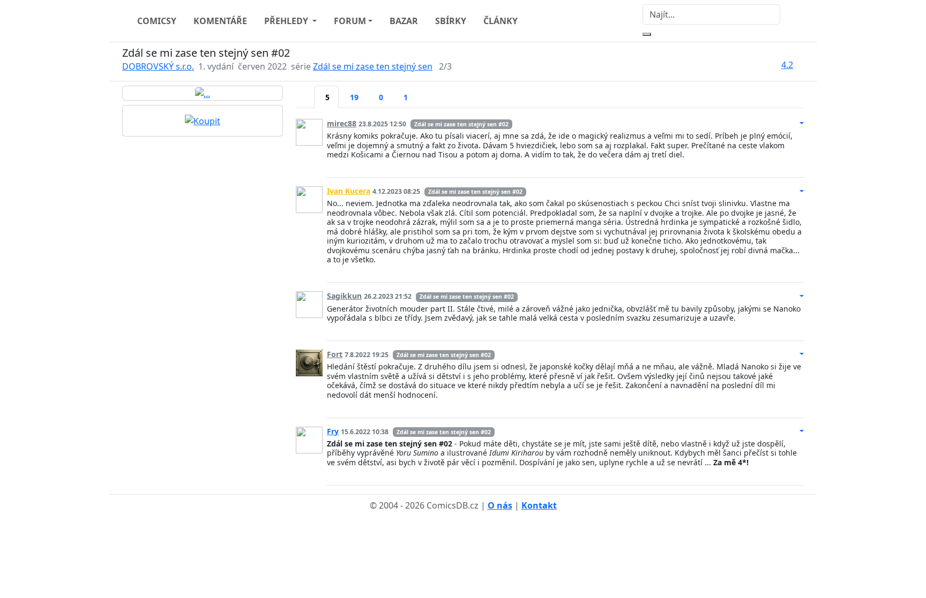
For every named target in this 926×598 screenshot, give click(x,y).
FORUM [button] (350, 21)
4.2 (787, 65)
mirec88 (341, 123)
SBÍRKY (450, 21)
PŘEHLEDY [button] (287, 21)
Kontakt (539, 505)
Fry (333, 431)
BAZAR (404, 21)
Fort (334, 354)
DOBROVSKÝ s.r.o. (158, 66)
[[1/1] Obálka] (202, 93)
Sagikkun (344, 296)
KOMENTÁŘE (220, 21)
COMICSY (156, 21)
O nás (500, 505)
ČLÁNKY (500, 21)
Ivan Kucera (348, 191)
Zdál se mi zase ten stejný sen (372, 66)
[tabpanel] (550, 298)
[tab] (305, 90)
